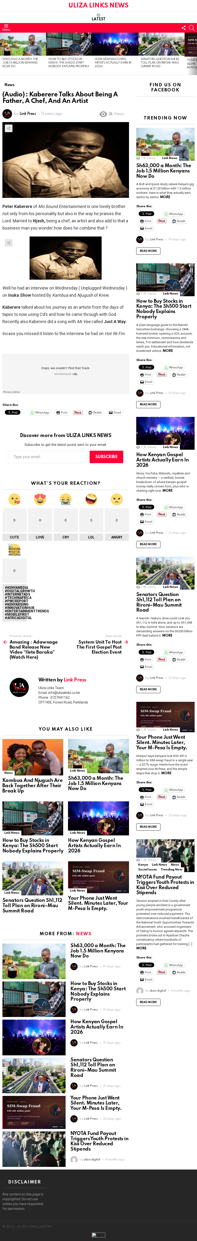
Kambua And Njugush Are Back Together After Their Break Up (32, 786)
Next (194, 54)
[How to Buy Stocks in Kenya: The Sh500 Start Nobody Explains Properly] (69, 44)
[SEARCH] (192, 28)
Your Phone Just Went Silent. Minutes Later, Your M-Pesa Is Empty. (98, 903)
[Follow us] (183, 28)
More (165, 197)
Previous (2, 54)
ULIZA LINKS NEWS (98, 5)
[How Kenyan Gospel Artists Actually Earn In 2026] (115, 44)
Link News (77, 770)
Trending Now (171, 869)
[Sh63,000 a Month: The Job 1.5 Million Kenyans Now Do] (23, 44)
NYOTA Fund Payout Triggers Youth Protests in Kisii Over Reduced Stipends (99, 1141)
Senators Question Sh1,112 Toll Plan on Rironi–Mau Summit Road (160, 63)
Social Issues (147, 869)
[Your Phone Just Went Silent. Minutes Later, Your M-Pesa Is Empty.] (98, 877)
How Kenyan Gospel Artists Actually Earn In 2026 (113, 63)
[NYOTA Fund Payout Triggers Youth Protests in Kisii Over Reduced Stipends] (34, 1149)
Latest (98, 19)
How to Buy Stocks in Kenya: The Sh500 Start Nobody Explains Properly (69, 63)
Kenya (143, 864)
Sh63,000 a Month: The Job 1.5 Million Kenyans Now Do (20, 63)
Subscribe (106, 457)
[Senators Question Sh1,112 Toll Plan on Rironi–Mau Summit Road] (161, 44)
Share (8, 128)
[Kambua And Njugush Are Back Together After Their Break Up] (32, 757)
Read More (148, 251)
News (8, 772)
